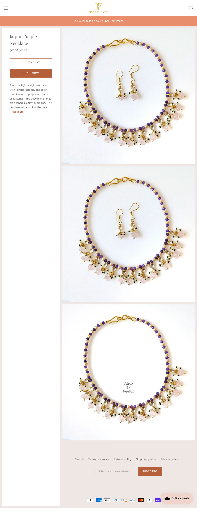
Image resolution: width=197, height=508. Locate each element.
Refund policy (122, 459)
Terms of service (98, 459)
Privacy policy (169, 459)
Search (79, 459)
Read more (17, 112)
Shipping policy (146, 459)
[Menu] (6, 8)
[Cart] (190, 8)
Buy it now (31, 73)
